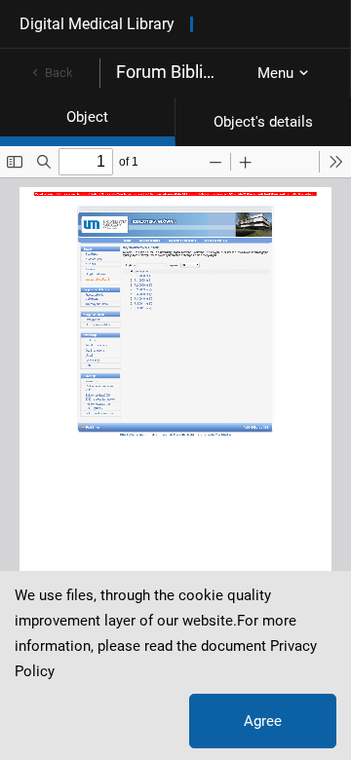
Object (87, 117)
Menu (275, 73)
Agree (263, 721)
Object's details (263, 122)
